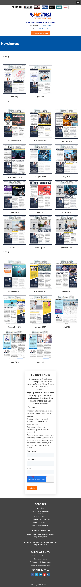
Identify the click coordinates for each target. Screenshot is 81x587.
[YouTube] (44, 574)
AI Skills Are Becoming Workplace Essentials (40, 542)
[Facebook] (32, 574)
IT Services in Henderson (40, 556)
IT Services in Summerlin (40, 559)
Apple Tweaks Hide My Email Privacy (40, 534)
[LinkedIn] (40, 574)
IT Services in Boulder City (40, 565)
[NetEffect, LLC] (40, 15)
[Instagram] (48, 574)
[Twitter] (36, 574)
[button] (78, 2)
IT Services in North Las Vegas (40, 562)
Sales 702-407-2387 (41, 33)
